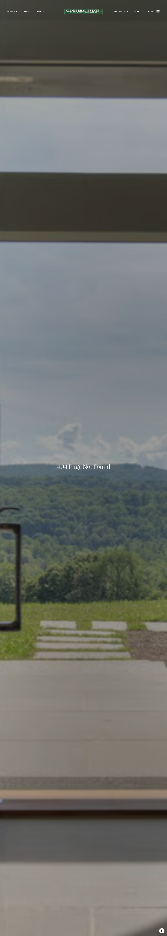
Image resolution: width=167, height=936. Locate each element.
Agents (40, 11)
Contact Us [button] (138, 11)
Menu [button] (150, 11)
